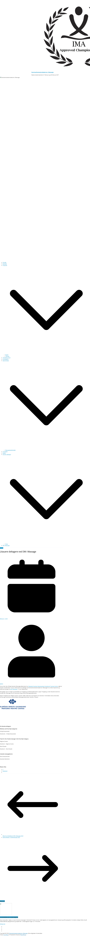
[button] (46, 353)
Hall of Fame (6, 360)
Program (5, 265)
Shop (6, 544)
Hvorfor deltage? (7, 454)
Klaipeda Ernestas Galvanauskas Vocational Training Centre (43, 686)
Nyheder (5, 264)
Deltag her (2, 924)
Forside (4, 262)
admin (1, 684)
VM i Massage (6, 545)
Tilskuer (7, 356)
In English (5, 451)
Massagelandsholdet (10, 450)
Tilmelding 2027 (6, 357)
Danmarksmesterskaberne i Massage (42, 72)
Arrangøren (5, 359)
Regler (6, 355)
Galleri (4, 453)
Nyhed (1, 548)
